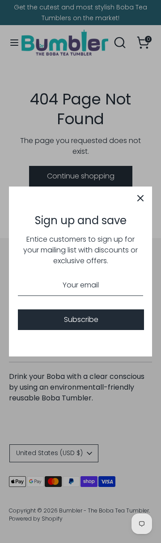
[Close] (140, 198)
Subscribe (81, 319)
